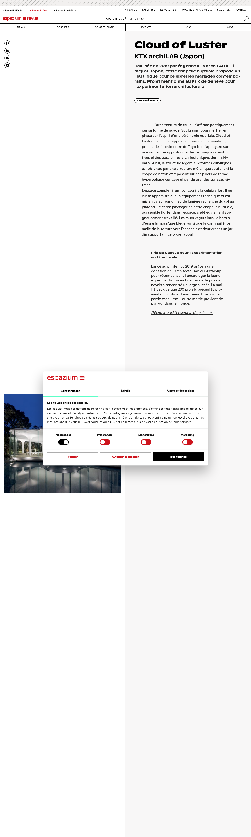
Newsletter (168, 9)
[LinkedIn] (7, 50)
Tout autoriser (178, 457)
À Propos (131, 9)
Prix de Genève (147, 100)
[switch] (105, 442)
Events (146, 27)
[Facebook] (7, 43)
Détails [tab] (125, 391)
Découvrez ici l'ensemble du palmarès (182, 312)
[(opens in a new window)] (7, 65)
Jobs (188, 27)
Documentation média (196, 9)
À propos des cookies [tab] (180, 391)
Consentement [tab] (70, 391)
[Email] (7, 58)
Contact (242, 9)
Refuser (73, 457)
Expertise (148, 9)
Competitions (104, 27)
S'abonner (224, 9)
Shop (230, 27)
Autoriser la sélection (125, 457)
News (21, 27)
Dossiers (63, 27)
